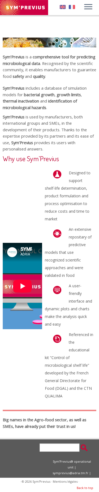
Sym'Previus (41, 481)
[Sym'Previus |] (24, 7)
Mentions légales (65, 481)
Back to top (85, 488)
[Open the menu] (88, 7)
